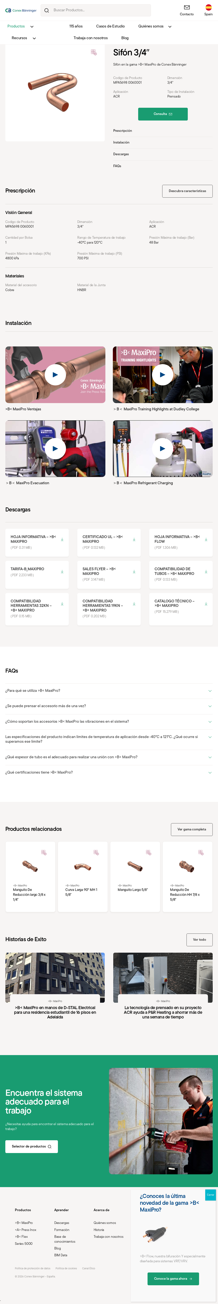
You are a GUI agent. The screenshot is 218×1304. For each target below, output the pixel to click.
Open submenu (31, 26)
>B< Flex (21, 1237)
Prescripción (122, 131)
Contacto (187, 14)
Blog (125, 38)
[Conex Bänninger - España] (20, 10)
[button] (109, 692)
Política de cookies (66, 1268)
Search (47, 10)
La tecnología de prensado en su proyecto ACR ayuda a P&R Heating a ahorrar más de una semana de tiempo (163, 993)
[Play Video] (55, 374)
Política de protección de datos (32, 1268)
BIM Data (60, 1255)
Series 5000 (24, 1244)
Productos (16, 27)
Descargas (121, 154)
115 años (76, 27)
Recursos (19, 38)
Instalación (121, 142)
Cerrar (210, 1195)
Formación (61, 1230)
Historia (99, 1230)
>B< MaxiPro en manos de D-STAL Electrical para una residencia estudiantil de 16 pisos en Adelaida (55, 993)
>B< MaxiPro (24, 1223)
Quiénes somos (151, 27)
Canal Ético (88, 1268)
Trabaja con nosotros (91, 38)
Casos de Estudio (110, 27)
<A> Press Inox (25, 1230)
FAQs (117, 166)
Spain (208, 14)
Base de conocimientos (64, 1239)
